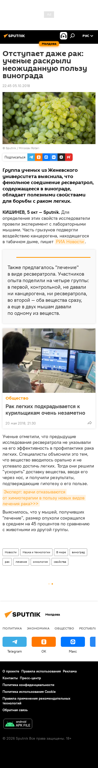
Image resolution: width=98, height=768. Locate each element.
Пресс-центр (30, 678)
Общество (17, 398)
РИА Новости (70, 241)
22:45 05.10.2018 (16, 85)
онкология (40, 562)
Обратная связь (15, 710)
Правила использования (41, 671)
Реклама (70, 671)
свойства (60, 562)
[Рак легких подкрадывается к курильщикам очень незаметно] (49, 360)
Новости (11, 552)
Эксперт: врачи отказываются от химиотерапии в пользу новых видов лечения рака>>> (44, 497)
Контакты (10, 678)
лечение (21, 562)
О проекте (11, 671)
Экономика (38, 628)
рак (7, 562)
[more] (90, 423)
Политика (12, 628)
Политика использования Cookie (29, 691)
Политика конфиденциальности (28, 684)
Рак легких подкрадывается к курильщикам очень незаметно (45, 409)
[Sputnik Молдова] (15, 37)
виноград (78, 552)
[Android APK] (18, 724)
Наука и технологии (36, 552)
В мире (61, 552)
